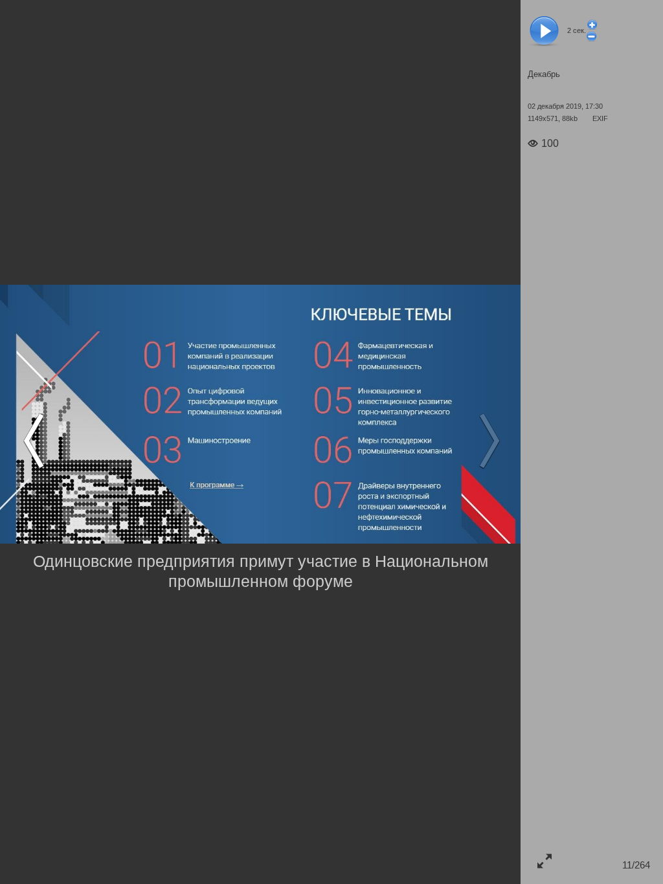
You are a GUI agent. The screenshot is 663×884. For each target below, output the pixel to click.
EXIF (600, 118)
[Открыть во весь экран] (544, 860)
